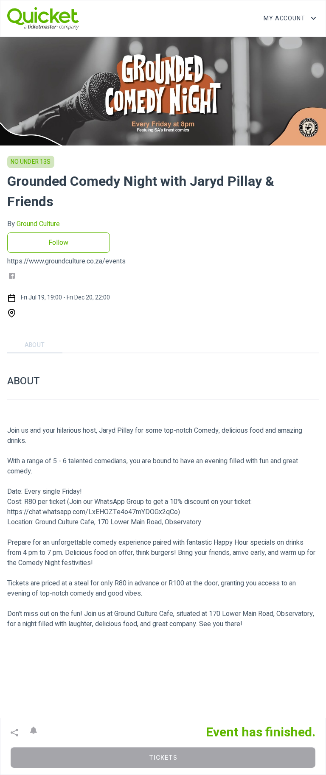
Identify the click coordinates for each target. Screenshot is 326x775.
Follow (58, 243)
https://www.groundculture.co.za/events (66, 261)
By (33, 224)
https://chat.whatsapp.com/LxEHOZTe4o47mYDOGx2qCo (92, 512)
